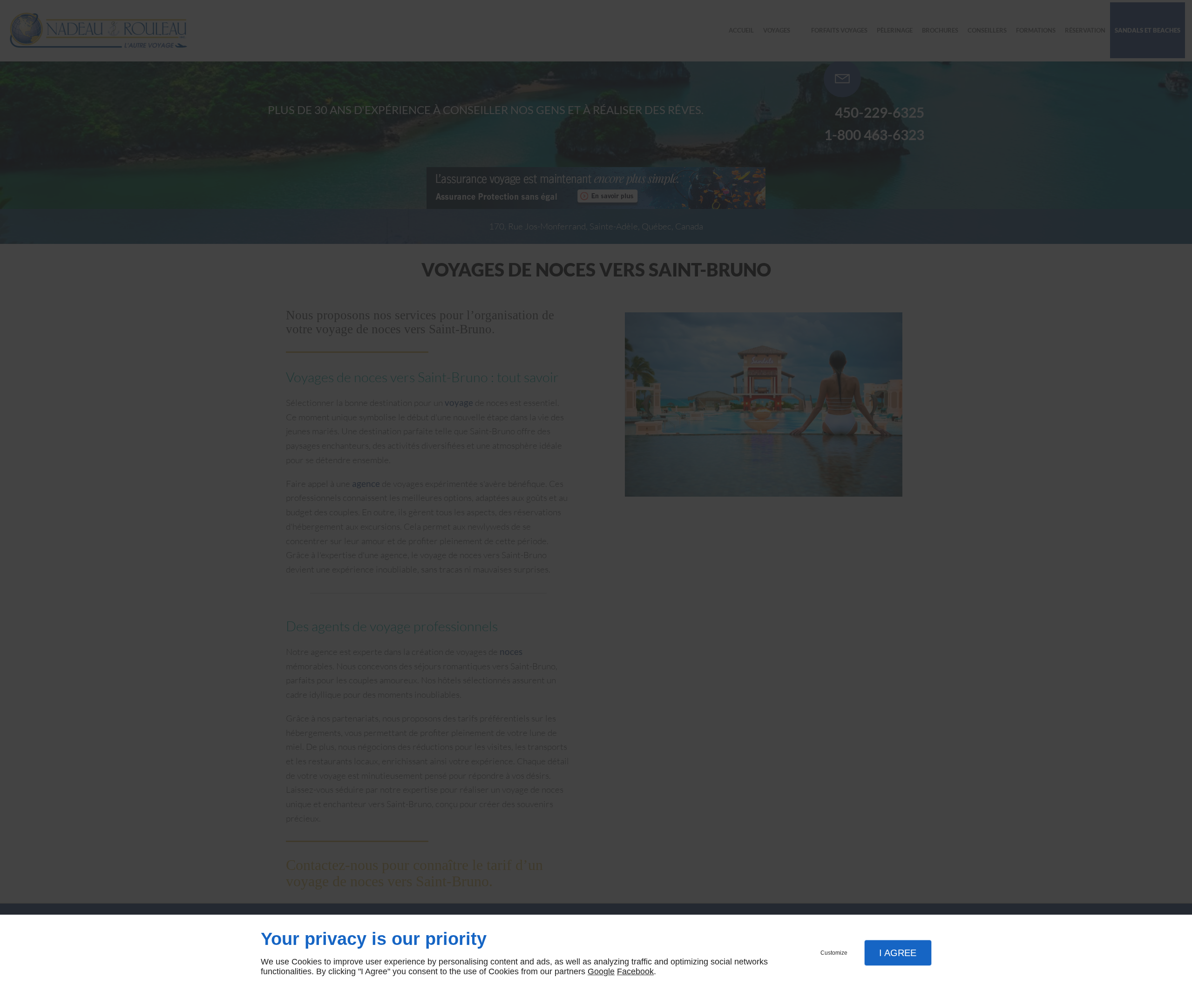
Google (601, 971)
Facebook (635, 971)
